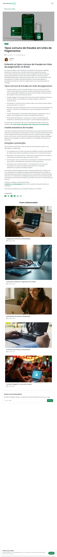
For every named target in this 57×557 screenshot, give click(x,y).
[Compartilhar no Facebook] (5, 196)
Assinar (50, 400)
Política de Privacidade (8, 553)
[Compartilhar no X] (8, 196)
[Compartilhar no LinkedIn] (11, 196)
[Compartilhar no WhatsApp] (18, 196)
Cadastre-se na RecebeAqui (13, 184)
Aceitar (51, 553)
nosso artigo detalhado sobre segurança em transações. (31, 124)
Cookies (13, 552)
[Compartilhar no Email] (21, 196)
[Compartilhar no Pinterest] (15, 196)
